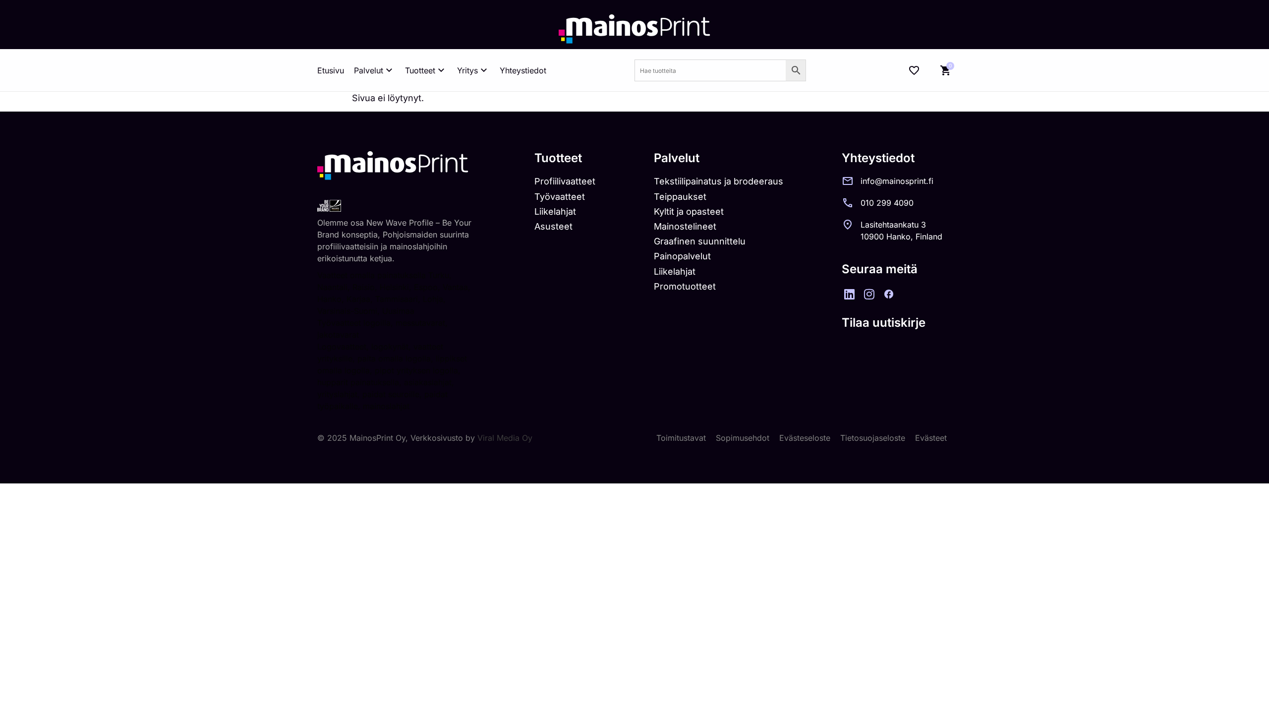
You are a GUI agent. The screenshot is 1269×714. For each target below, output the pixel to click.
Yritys (467, 70)
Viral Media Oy (504, 438)
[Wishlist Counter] (914, 70)
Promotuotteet (685, 286)
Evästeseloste (804, 438)
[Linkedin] (849, 294)
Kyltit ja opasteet (689, 211)
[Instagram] (869, 294)
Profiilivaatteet (564, 181)
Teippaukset (680, 196)
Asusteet (553, 226)
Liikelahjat (555, 211)
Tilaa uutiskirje (883, 322)
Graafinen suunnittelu (700, 241)
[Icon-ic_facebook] (888, 294)
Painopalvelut (682, 256)
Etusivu (330, 70)
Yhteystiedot (523, 70)
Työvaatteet (559, 196)
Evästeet (931, 438)
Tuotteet (420, 70)
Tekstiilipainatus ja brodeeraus (718, 181)
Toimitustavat (681, 438)
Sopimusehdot (742, 438)
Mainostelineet (685, 226)
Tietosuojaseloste (872, 438)
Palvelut (368, 70)
